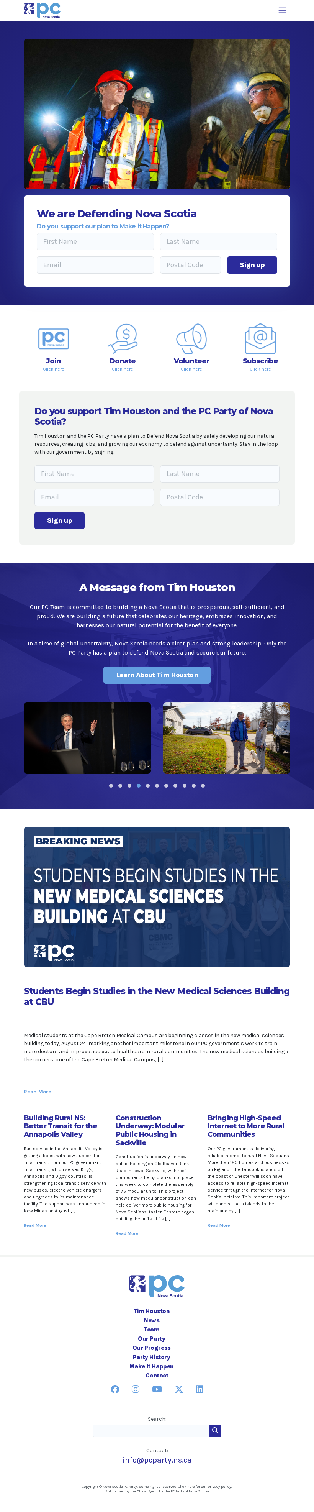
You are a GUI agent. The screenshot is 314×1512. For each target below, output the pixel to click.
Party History (151, 1357)
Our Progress (151, 1347)
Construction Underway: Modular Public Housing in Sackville (150, 1130)
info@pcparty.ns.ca (157, 1460)
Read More (37, 1091)
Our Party (151, 1338)
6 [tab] (157, 786)
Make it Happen (151, 1366)
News (151, 1320)
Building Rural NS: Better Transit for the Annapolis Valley (60, 1126)
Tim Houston (151, 1311)
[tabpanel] (87, 738)
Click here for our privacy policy (204, 1486)
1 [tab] (111, 786)
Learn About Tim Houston (157, 675)
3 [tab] (129, 786)
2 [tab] (120, 786)
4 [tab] (139, 786)
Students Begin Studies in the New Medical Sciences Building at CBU (156, 996)
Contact (157, 1375)
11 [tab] (203, 786)
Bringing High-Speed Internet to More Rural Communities (246, 1126)
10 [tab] (194, 786)
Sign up (252, 265)
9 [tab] (185, 786)
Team (151, 1329)
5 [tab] (148, 786)
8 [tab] (175, 786)
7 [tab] (166, 786)
